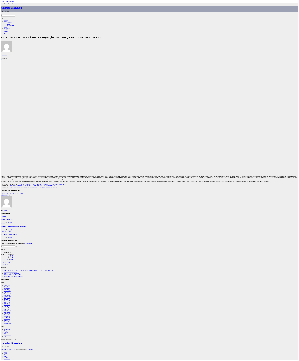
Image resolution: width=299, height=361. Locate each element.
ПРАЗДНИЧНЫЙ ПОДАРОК (12, 273)
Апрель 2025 (7, 307)
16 (11, 259)
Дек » (6, 264)
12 (3, 259)
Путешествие (10, 25)
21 (7, 261)
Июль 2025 (7, 303)
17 (12, 259)
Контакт (6, 29)
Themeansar (30, 349)
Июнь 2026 (7, 288)
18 (1, 261)
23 (11, 261)
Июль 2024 (7, 320)
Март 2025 (6, 309)
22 (9, 261)
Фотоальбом (7, 28)
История (6, 330)
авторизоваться (28, 243)
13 (5, 259)
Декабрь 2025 (7, 296)
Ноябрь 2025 (7, 298)
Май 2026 (6, 289)
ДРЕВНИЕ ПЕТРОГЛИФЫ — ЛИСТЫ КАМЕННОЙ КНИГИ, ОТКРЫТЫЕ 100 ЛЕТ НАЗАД (29, 270)
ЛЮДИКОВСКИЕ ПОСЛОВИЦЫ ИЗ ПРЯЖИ (14, 227)
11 (1, 259)
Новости (6, 21)
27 (5, 262)
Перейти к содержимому (7, 1)
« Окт (2, 264)
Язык (8, 24)
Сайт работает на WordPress (8, 349)
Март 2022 (6, 321)
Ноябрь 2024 (7, 314)
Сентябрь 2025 (8, 300)
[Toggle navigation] (1, 14)
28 (7, 262)
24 (12, 261)
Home (5, 352)
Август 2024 (7, 319)
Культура (9, 22)
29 (9, 262)
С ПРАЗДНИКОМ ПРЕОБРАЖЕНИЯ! (14, 276)
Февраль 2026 (7, 293)
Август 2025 (7, 302)
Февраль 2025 (7, 310)
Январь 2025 (7, 312)
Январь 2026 (7, 295)
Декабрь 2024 (7, 313)
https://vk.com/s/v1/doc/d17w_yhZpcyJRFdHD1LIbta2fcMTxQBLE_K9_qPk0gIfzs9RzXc (32, 185)
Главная (6, 20)
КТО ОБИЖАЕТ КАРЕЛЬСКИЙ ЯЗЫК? (12, 193)
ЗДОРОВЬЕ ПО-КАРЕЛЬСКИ (9, 234)
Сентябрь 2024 (8, 317)
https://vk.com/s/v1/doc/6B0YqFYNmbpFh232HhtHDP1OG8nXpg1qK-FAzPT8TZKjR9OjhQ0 (34, 187)
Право (2, 33)
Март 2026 (6, 292)
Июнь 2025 (7, 305)
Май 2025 (6, 306)
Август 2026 (7, 285)
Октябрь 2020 (7, 323)
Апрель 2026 (7, 291)
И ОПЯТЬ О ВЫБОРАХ (7, 219)
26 (3, 262)
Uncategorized (7, 329)
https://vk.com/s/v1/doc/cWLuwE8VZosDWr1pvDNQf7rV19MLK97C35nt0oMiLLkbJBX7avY (43, 184)
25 (1, 262)
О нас (5, 27)
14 (7, 259)
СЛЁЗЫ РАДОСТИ (6, 195)
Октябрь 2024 (7, 316)
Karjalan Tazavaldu (11, 7)
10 (12, 257)
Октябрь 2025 (7, 299)
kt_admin (4, 55)
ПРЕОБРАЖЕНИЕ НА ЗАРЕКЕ (12, 274)
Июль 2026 (7, 286)
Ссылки (6, 31)
